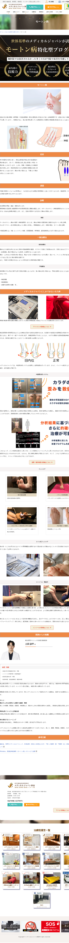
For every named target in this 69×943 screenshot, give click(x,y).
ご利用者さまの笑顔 (20, 17)
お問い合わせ (51, 17)
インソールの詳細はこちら (41, 627)
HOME (8, 11)
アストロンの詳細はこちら (41, 326)
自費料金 (34, 11)
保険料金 (41, 11)
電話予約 (36, 7)
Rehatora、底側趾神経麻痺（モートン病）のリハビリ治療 (17, 751)
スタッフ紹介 (59, 11)
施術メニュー (25, 11)
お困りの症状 (49, 11)
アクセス (30, 17)
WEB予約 (54, 7)
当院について (16, 11)
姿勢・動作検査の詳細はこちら (41, 462)
